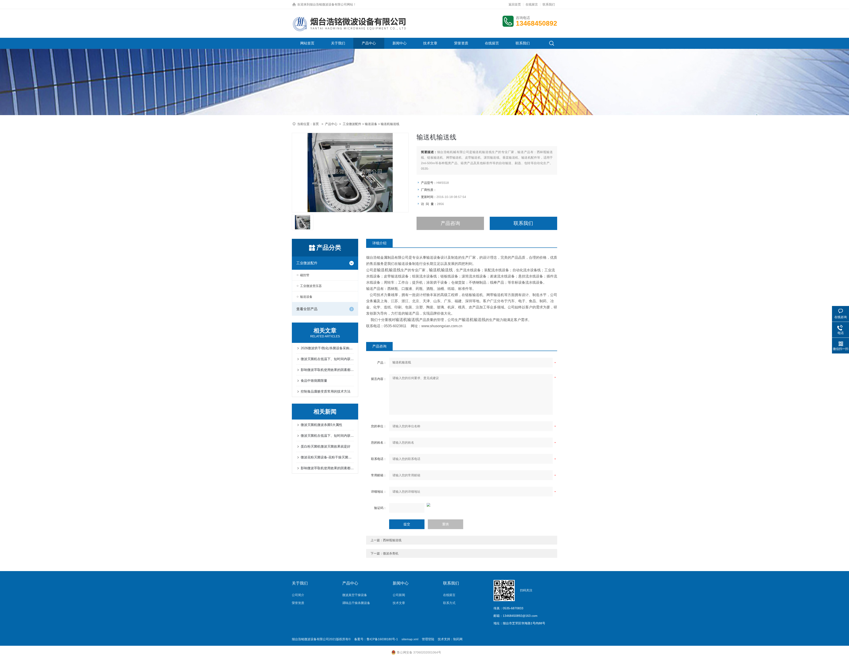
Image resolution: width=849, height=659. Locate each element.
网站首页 (307, 43)
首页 (316, 124)
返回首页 (515, 4)
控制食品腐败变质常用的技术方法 (325, 391)
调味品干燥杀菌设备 (356, 603)
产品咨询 (450, 223)
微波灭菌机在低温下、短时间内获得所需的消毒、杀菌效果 (327, 359)
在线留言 (532, 4)
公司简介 (298, 595)
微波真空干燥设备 (354, 595)
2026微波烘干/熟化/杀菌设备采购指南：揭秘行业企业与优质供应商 (327, 348)
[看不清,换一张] (461, 505)
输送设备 (371, 124)
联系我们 (549, 4)
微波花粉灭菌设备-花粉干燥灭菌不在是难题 (327, 457)
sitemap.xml (410, 639)
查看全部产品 (306, 309)
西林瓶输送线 (392, 540)
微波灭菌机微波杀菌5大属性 (321, 425)
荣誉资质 (461, 43)
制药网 (458, 639)
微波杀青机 (390, 553)
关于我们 (338, 43)
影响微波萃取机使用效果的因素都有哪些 (327, 370)
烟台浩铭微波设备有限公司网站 (331, 4)
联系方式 (449, 603)
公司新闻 (399, 595)
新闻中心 (399, 43)
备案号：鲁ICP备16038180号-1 (376, 639)
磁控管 (304, 275)
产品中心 (369, 43)
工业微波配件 (352, 124)
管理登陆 (428, 639)
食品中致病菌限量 (314, 380)
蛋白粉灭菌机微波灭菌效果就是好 (325, 446)
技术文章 (430, 43)
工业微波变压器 (311, 286)
